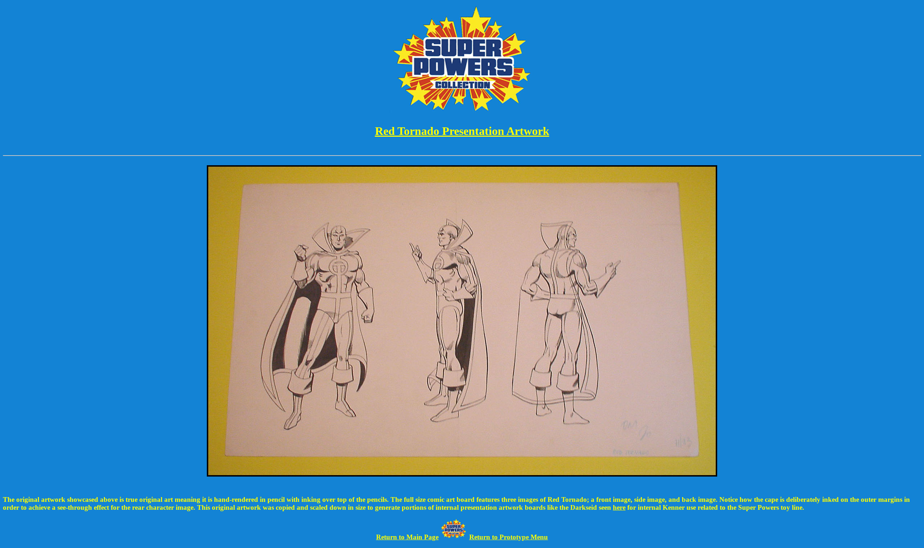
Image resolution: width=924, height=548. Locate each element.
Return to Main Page (407, 537)
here (619, 507)
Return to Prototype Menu (508, 537)
